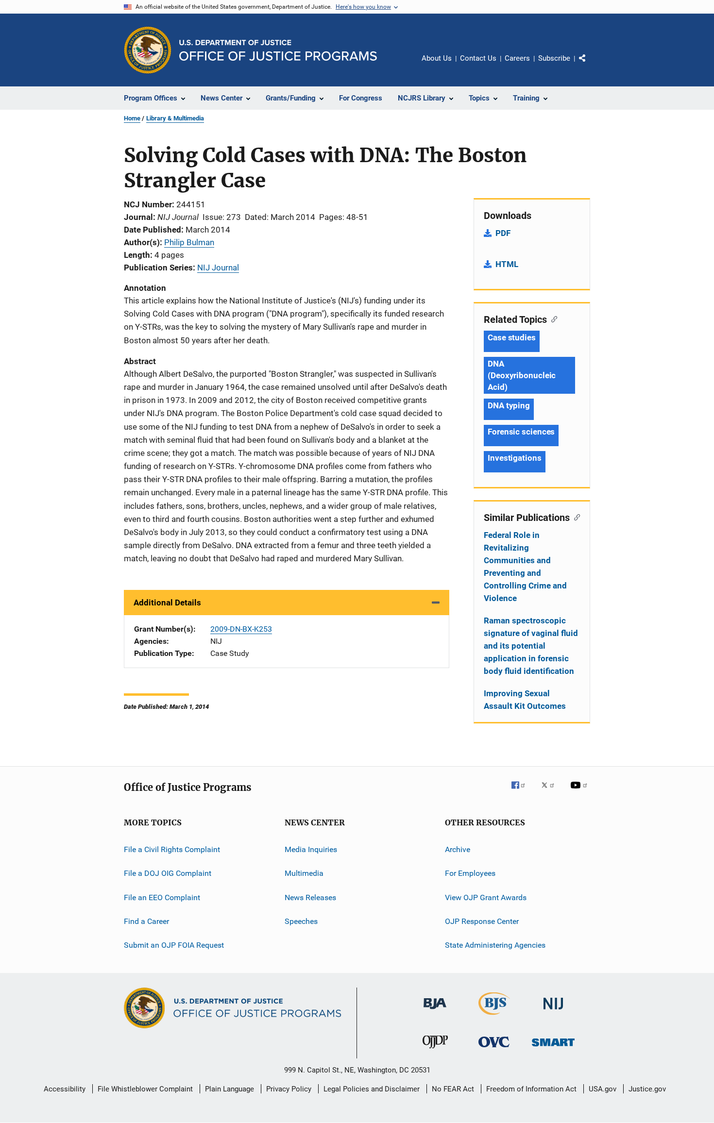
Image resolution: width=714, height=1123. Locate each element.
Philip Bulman (189, 242)
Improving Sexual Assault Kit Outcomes (525, 699)
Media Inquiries (311, 849)
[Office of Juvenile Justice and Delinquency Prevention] (435, 1050)
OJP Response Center (482, 921)
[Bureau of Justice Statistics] (494, 1017)
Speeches (301, 921)
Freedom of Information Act (531, 1089)
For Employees (470, 873)
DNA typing (509, 405)
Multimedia (304, 873)
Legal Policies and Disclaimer (371, 1089)
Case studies (512, 337)
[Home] (278, 50)
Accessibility (64, 1089)
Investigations (515, 458)
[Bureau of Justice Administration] (435, 1011)
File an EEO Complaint (162, 897)
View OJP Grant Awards (486, 897)
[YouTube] (580, 792)
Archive (457, 849)
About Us (437, 58)
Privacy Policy (288, 1089)
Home (132, 118)
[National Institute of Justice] (553, 1011)
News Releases (310, 897)
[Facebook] (522, 792)
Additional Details (167, 602)
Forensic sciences (521, 431)
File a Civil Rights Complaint (172, 849)
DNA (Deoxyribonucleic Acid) (522, 375)
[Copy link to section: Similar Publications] (575, 516)
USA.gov (602, 1089)
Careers (517, 58)
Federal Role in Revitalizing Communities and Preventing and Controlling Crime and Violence (525, 566)
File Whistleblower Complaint (145, 1089)
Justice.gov (647, 1089)
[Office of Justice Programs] (147, 50)
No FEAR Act (453, 1089)
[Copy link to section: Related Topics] (552, 318)
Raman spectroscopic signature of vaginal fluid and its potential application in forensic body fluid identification (531, 646)
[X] (551, 792)
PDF (502, 233)
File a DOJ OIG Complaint (167, 873)
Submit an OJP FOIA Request (174, 945)
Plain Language (229, 1089)
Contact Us (478, 58)
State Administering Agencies (495, 945)
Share (590, 65)
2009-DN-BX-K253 (241, 629)
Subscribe (554, 58)
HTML (506, 264)
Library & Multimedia (175, 118)
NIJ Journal (218, 267)
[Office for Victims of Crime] (494, 1049)
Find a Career (146, 921)
